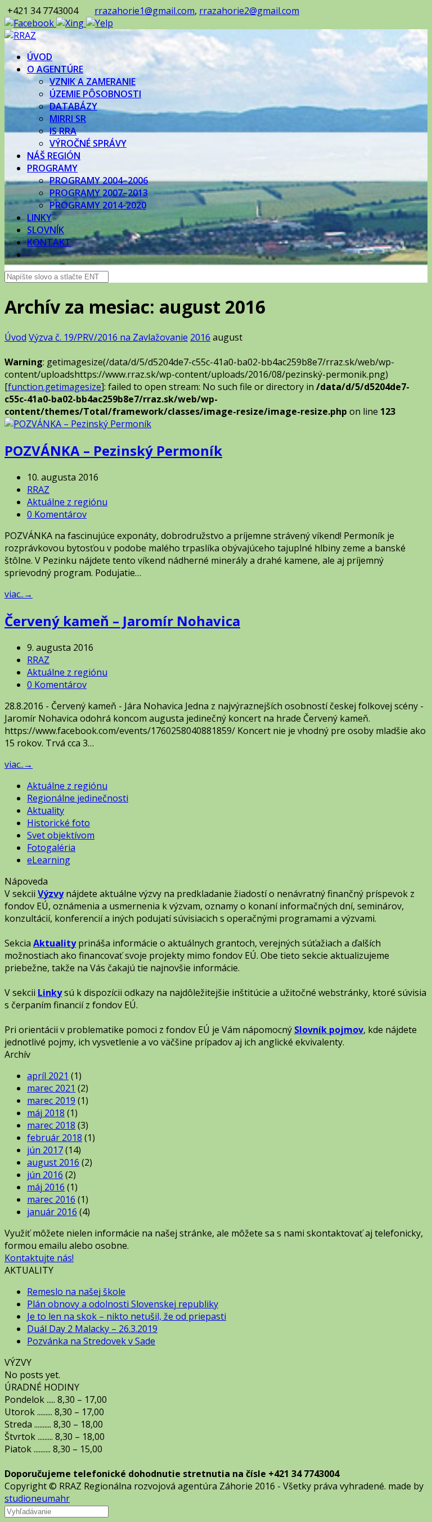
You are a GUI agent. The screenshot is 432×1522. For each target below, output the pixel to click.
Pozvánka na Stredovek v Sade (91, 1341)
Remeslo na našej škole (76, 1291)
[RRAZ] (20, 35)
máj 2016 (46, 1187)
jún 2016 (45, 1174)
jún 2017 (45, 1150)
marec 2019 (51, 1100)
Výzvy (51, 893)
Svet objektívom (60, 835)
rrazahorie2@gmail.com (249, 10)
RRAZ (38, 489)
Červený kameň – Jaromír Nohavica (122, 620)
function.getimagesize (54, 386)
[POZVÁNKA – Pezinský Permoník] (77, 424)
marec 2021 (51, 1088)
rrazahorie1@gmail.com (144, 10)
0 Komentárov (57, 514)
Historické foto (58, 823)
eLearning (48, 860)
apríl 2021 (48, 1076)
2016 (200, 337)
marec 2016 (51, 1199)
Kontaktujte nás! (39, 1258)
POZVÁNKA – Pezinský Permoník (113, 450)
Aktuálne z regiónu (67, 502)
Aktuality (45, 810)
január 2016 (52, 1212)
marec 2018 (51, 1125)
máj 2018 (46, 1113)
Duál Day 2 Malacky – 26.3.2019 (92, 1328)
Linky (50, 992)
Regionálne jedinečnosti (77, 798)
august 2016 (53, 1162)
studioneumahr (37, 1498)
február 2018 (54, 1137)
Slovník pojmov (328, 1029)
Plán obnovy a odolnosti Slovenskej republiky (122, 1304)
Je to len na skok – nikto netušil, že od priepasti (126, 1316)
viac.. (18, 594)
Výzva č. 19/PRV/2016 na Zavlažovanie (108, 337)
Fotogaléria (51, 847)
